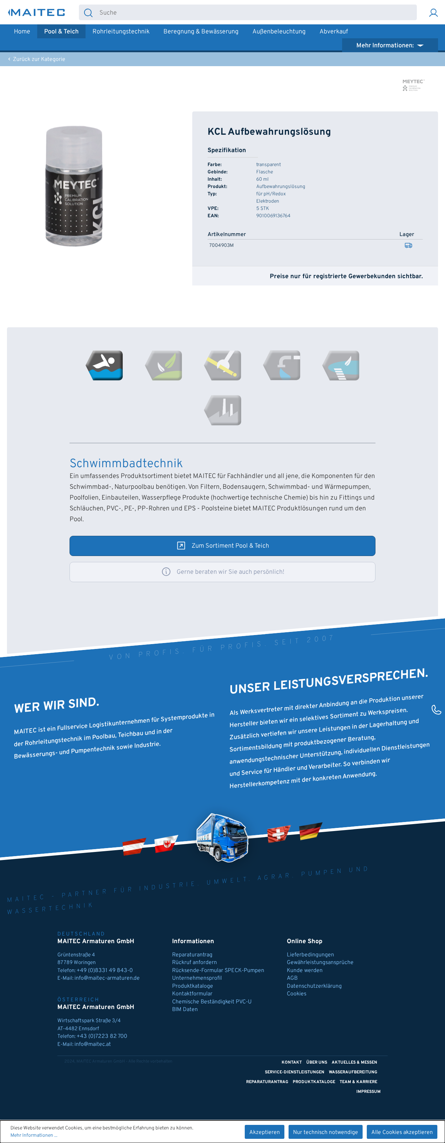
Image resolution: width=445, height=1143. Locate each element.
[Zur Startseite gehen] (36, 12)
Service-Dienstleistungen (294, 1072)
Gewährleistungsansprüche (320, 962)
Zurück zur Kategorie (38, 59)
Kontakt (292, 1062)
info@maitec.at (92, 1044)
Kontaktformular (192, 994)
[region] (74, 186)
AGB (292, 978)
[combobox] (257, 12)
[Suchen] (88, 12)
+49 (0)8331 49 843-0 (105, 970)
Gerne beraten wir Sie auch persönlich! (230, 572)
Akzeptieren (264, 1132)
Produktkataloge (192, 986)
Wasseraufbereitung (353, 1072)
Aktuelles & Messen (354, 1062)
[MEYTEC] (413, 85)
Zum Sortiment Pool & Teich (230, 546)
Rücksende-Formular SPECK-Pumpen (218, 970)
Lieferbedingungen (310, 955)
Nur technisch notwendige (325, 1132)
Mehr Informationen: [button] (385, 46)
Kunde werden (305, 970)
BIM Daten (185, 1009)
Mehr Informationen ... (33, 1135)
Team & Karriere (358, 1082)
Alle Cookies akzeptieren (402, 1132)
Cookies (296, 994)
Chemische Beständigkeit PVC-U (212, 1002)
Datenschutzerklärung (314, 986)
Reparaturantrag (192, 955)
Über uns (316, 1062)
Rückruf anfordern (194, 962)
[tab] (104, 365)
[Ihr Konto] (433, 12)
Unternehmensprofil (197, 978)
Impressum (368, 1092)
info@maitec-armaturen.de (107, 978)
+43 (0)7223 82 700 (101, 1036)
